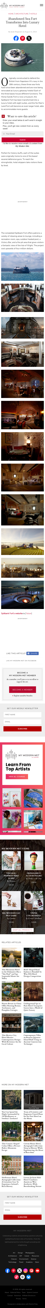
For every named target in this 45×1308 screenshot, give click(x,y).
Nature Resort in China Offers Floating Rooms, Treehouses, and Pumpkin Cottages (11, 1006)
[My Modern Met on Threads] (22, 1276)
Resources (35, 1256)
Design (20, 1253)
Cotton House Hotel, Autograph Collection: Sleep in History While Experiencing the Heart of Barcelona (33, 1147)
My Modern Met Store (15, 848)
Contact (10, 1296)
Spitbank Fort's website (11, 613)
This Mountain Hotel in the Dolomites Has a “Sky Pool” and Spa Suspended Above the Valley (11, 973)
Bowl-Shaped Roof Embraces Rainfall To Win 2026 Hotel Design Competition (33, 972)
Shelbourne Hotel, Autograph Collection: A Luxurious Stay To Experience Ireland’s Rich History (11, 1181)
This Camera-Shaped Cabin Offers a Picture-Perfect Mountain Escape (11, 1146)
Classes (14, 1259)
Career (27, 1256)
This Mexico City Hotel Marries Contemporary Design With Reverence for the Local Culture (11, 1039)
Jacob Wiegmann (16, 32)
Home (11, 14)
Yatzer (28, 613)
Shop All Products (22, 930)
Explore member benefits (23, 695)
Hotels (33, 14)
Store (37, 1262)
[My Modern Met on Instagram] (25, 1270)
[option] (11, 825)
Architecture (21, 14)
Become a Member (23, 690)
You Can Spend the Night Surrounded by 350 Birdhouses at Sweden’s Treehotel (10, 1115)
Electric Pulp (33, 1304)
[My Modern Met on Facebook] (7, 1270)
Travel (21, 1262)
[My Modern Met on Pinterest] (13, 1270)
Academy (29, 1262)
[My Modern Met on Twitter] (19, 1270)
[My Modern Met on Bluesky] (28, 1276)
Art (14, 1253)
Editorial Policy (15, 1292)
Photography (30, 1253)
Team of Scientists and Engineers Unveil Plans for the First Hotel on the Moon (33, 1115)
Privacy (18, 1299)
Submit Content (32, 1292)
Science (33, 1259)
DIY (21, 1256)
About (7, 1292)
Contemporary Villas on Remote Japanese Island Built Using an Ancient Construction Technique (33, 1039)
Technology (12, 1262)
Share (34, 653)
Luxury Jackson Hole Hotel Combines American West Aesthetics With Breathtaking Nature (32, 1181)
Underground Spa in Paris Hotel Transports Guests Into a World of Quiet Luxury (33, 1006)
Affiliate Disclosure (28, 1296)
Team (24, 1292)
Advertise (17, 1296)
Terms (24, 1299)
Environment (23, 1259)
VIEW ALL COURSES (17, 776)
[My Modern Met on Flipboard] (31, 1270)
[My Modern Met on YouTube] (37, 1270)
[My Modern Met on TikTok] (16, 1276)
